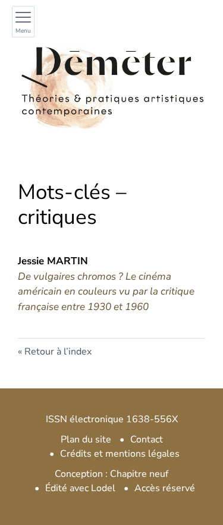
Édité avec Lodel (80, 488)
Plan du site (86, 439)
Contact (146, 439)
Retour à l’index (58, 351)
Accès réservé (164, 488)
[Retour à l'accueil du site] (111, 81)
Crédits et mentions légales (120, 453)
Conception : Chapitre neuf (111, 473)
